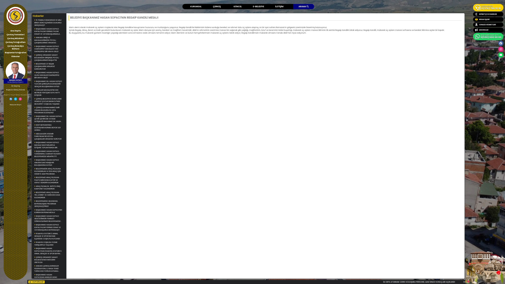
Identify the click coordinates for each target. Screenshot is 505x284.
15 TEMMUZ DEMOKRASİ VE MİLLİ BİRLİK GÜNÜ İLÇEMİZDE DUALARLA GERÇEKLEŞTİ (48, 22)
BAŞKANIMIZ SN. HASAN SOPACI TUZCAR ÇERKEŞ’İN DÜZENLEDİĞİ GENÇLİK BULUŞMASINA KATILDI (48, 84)
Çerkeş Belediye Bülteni (15, 47)
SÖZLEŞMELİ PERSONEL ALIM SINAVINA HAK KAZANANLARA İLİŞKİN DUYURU (460, 282)
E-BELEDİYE (258, 6)
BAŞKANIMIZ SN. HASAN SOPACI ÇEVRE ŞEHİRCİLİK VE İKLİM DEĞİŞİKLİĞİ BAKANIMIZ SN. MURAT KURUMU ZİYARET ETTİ (48, 119)
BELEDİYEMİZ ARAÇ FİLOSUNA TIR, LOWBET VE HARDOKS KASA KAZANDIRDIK (47, 195)
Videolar (15, 56)
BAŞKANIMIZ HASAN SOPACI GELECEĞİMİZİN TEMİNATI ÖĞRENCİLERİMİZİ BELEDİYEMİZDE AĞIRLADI (47, 219)
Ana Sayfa (15, 30)
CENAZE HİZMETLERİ (487, 25)
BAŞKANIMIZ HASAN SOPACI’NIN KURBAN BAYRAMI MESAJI (48, 211)
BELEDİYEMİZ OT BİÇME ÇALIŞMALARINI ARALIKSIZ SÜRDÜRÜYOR (44, 66)
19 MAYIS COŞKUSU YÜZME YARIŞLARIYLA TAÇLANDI (45, 243)
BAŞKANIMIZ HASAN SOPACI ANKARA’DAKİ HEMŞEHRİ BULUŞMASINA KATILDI (46, 162)
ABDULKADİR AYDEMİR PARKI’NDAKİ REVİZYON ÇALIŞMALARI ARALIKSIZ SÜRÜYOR (48, 136)
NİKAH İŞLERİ (484, 19)
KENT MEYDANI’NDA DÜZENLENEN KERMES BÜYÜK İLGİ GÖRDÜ (47, 127)
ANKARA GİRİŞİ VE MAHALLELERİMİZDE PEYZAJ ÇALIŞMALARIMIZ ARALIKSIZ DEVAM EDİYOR (45, 40)
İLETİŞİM (279, 6)
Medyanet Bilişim (15, 105)
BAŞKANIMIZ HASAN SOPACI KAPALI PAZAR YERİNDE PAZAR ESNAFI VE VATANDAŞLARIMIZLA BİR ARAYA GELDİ (47, 32)
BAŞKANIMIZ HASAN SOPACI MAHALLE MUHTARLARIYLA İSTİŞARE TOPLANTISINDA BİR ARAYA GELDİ (46, 145)
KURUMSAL (196, 6)
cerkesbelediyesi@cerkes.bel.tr (500, 55)
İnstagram (500, 49)
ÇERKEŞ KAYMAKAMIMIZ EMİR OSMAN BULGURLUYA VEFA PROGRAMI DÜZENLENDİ (47, 110)
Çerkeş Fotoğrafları (16, 42)
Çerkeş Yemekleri (15, 34)
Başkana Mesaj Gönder (15, 90)
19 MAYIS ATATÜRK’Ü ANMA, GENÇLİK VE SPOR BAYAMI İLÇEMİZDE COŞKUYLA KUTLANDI (47, 236)
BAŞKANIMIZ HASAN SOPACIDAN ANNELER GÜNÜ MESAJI (45, 277)
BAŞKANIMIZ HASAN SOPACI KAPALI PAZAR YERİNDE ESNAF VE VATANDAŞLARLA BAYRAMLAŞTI (47, 227)
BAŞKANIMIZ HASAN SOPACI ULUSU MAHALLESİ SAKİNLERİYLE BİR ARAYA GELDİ (46, 75)
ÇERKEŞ (217, 6)
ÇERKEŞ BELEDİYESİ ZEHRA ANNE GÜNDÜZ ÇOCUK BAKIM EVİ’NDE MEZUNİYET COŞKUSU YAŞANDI (48, 101)
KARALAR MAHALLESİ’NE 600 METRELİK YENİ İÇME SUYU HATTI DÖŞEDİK (47, 92)
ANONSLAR (483, 30)
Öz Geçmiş (15, 86)
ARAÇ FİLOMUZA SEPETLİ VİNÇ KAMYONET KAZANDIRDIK (47, 187)
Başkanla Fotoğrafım (15, 52)
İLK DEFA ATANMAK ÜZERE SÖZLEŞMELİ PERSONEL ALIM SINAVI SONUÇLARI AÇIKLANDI (385, 282)
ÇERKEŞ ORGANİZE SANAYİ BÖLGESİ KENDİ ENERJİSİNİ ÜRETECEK (45, 260)
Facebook (500, 43)
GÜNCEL (237, 6)
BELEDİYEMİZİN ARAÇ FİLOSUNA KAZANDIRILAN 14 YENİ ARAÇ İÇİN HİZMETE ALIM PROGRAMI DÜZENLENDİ (47, 172)
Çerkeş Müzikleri (15, 38)
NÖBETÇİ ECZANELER (488, 14)
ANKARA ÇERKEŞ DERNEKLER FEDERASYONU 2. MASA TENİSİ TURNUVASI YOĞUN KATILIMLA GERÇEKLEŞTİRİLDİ (46, 269)
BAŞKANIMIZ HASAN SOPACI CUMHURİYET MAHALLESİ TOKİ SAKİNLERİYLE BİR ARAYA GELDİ (46, 49)
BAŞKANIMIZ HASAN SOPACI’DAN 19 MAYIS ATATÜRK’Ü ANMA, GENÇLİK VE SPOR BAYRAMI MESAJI (48, 251)
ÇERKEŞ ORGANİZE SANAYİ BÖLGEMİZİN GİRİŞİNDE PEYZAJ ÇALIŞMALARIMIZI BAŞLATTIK (46, 57)
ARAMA (303, 6)
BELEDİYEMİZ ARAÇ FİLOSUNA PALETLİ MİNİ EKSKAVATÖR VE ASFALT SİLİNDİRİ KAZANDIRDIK (46, 180)
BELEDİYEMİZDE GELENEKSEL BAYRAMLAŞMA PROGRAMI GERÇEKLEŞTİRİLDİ (46, 203)
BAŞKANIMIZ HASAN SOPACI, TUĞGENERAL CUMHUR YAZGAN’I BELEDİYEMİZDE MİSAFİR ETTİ (47, 154)
